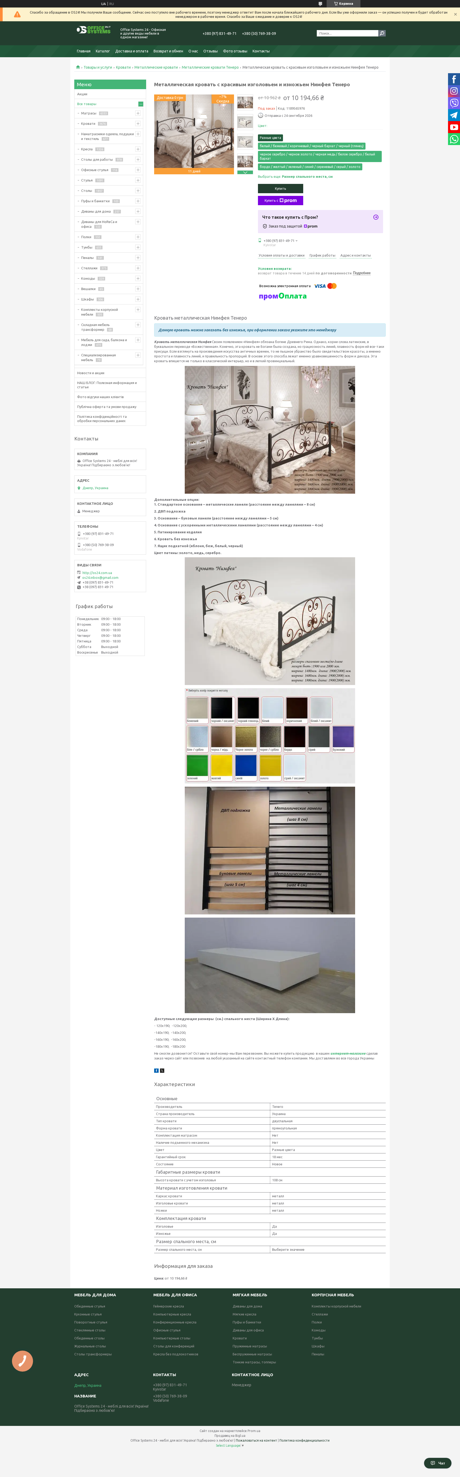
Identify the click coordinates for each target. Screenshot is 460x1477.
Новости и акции (90, 373)
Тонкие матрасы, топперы (254, 1362)
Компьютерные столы (171, 1338)
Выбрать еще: (295, 176)
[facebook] (156, 1071)
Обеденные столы (89, 1338)
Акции (82, 94)
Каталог (103, 51)
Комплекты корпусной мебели (99, 312)
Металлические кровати (156, 67)
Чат (441, 1463)
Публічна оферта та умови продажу (106, 407)
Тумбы (86, 247)
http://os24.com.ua (97, 573)
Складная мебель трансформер (95, 327)
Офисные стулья (94, 170)
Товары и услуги (98, 67)
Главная (84, 51)
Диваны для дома (96, 211)
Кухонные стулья (88, 1314)
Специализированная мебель (98, 357)
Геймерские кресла (168, 1306)
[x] (162, 1071)
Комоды (88, 278)
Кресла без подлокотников (175, 1354)
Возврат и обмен (168, 51)
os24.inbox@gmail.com (100, 577)
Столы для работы (97, 159)
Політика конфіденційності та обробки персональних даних (102, 419)
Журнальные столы (90, 1346)
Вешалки (88, 289)
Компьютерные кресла (172, 1314)
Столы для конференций (173, 1346)
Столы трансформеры (93, 1354)
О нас (193, 51)
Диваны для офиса (248, 1330)
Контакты (261, 51)
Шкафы (87, 299)
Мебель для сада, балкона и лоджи (104, 342)
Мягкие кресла (244, 1314)
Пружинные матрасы (250, 1346)
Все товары (86, 104)
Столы (86, 190)
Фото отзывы (235, 51)
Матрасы (88, 113)
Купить (280, 188)
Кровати (123, 67)
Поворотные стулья (90, 1322)
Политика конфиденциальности (305, 1440)
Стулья (87, 180)
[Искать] (382, 33)
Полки (86, 237)
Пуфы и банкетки (95, 201)
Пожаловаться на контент (256, 1440)
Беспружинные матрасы (252, 1354)
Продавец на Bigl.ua (230, 1435)
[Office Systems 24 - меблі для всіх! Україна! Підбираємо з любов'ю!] (94, 33)
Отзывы (210, 51)
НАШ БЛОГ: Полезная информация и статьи (107, 385)
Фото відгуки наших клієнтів (100, 397)
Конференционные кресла (174, 1322)
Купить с (271, 200)
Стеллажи (89, 268)
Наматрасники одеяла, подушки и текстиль (107, 136)
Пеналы (87, 257)
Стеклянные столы (89, 1330)
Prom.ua (254, 1431)
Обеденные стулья (89, 1306)
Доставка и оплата (131, 51)
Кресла (87, 149)
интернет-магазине (347, 1053)
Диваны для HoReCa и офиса (99, 224)
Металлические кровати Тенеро (210, 67)
